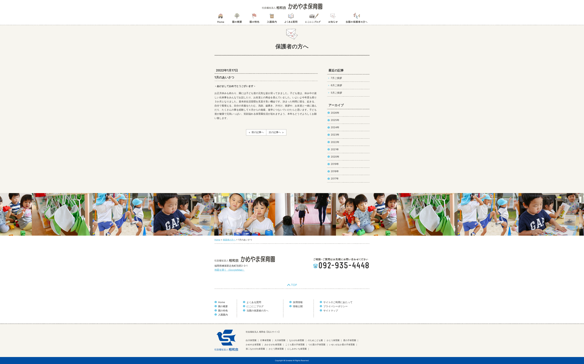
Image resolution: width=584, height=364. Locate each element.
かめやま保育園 (253, 344)
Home (221, 302)
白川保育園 (251, 340)
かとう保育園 (333, 340)
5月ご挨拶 (336, 92)
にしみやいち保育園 (297, 348)
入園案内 (272, 19)
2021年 (335, 149)
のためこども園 (315, 340)
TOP (292, 285)
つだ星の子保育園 (316, 344)
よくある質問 (291, 19)
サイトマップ (330, 310)
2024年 (335, 127)
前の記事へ (258, 132)
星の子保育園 (349, 340)
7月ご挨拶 (336, 77)
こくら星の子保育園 (294, 344)
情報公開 (298, 306)
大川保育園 (280, 340)
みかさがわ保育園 (273, 344)
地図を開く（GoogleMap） (229, 269)
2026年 (335, 112)
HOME (220, 19)
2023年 (335, 134)
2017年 (335, 178)
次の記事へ (275, 132)
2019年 (335, 163)
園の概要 (237, 19)
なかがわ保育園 (296, 340)
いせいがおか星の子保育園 (342, 344)
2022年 (335, 142)
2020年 (335, 156)
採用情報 (298, 302)
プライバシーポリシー (335, 306)
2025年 (335, 120)
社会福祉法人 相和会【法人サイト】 (263, 331)
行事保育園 (265, 340)
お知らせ (333, 19)
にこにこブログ (313, 19)
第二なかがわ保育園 (255, 348)
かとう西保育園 (276, 348)
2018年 (335, 171)
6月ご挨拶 (336, 85)
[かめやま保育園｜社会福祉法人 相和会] (292, 6)
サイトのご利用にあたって (338, 302)
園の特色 (254, 19)
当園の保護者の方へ (356, 19)
